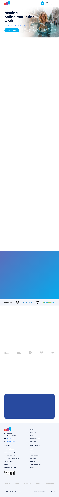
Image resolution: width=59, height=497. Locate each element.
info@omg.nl (10, 438)
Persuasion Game (35, 438)
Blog (31, 435)
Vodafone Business (35, 464)
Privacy (53, 491)
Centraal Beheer (35, 455)
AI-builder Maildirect (10, 467)
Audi (31, 449)
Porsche (32, 461)
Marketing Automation (10, 455)
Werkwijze (33, 432)
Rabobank (33, 458)
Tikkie (32, 452)
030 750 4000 (49, 4)
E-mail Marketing (9, 449)
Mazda (32, 467)
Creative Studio (8, 461)
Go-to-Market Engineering (11, 458)
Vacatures (33, 442)
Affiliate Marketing (9, 452)
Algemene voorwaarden (39, 491)
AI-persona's (7, 464)
